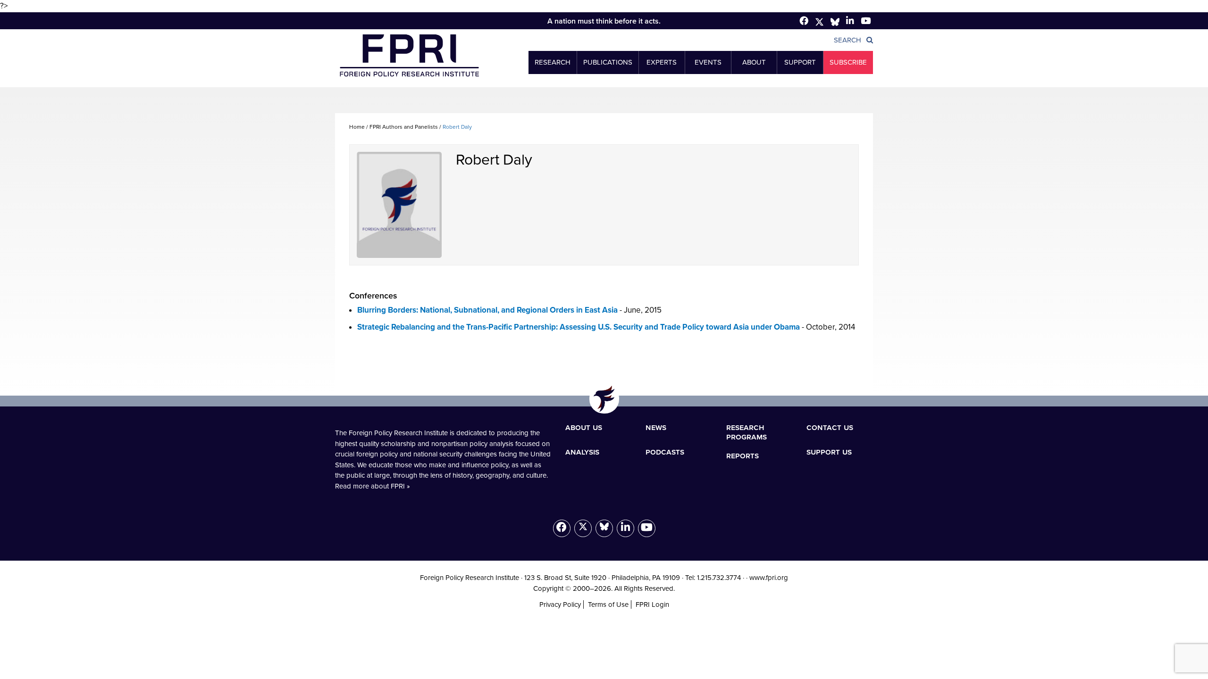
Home (357, 127)
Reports (742, 455)
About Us (583, 427)
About (754, 62)
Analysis (582, 452)
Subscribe (848, 62)
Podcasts (665, 452)
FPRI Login (652, 604)
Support (800, 62)
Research (552, 62)
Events (708, 62)
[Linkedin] (850, 20)
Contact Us (829, 427)
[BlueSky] (834, 21)
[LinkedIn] (625, 528)
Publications (607, 62)
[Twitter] (819, 21)
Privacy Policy (560, 604)
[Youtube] (646, 528)
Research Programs (746, 432)
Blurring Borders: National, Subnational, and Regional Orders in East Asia (487, 310)
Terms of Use (608, 604)
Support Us (829, 452)
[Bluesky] (604, 528)
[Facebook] (803, 20)
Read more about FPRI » (372, 486)
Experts (661, 62)
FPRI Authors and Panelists (403, 127)
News (656, 427)
